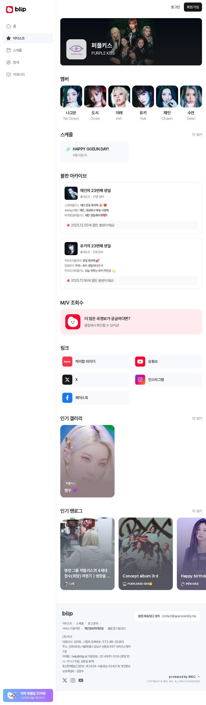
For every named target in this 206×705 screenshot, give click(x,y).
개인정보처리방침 (94, 628)
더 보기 (197, 135)
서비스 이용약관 (71, 628)
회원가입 (193, 7)
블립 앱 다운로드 (117, 628)
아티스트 (67, 623)
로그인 (175, 7)
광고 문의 (93, 623)
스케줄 (79, 623)
